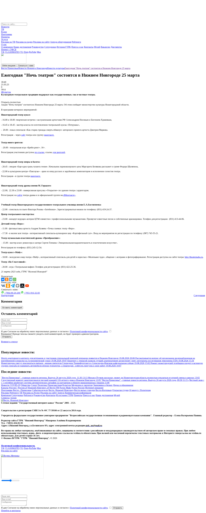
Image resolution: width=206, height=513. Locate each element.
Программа (6, 34)
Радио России (78, 388)
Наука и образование (123, 385)
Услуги (4, 39)
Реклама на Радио (31, 393)
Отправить (6, 337)
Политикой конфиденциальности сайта (89, 331)
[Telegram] (10, 279)
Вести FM (54, 388)
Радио (4, 32)
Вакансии (105, 47)
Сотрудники (50, 47)
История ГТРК (64, 47)
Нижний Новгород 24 (38, 388)
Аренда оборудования (60, 42)
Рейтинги (76, 42)
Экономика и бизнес (103, 385)
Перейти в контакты (11, 510)
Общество (25, 385)
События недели (40, 390)
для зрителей (59, 152)
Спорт (34, 385)
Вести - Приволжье (22, 390)
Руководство (38, 47)
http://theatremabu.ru (194, 257)
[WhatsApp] (14, 279)
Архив (13, 398)
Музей (97, 47)
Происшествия (55, 385)
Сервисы (5, 398)
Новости (5, 27)
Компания (6, 395)
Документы (116, 47)
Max (39, 52)
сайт (23, 135)
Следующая (199, 295)
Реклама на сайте (41, 42)
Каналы (5, 388)
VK (2, 52)
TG (21, 52)
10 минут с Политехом (140, 390)
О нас (4, 44)
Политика (42, 385)
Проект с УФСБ (8, 49)
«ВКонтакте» (69, 195)
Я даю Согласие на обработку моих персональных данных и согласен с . (55, 331)
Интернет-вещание (94, 388)
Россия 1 (13, 388)
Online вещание (8, 66)
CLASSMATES (12, 52)
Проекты (5, 37)
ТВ (2, 29)
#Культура (6, 92)
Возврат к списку (9, 341)
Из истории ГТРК (64, 395)
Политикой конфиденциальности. (18, 446)
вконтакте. (49, 135)
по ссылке (39, 152)
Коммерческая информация (78, 393)
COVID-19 (15, 385)
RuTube (32, 52)
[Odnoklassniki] (6, 279)
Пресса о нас (77, 47)
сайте (19, 195)
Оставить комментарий (12, 308)
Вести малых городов (84, 390)
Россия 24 (22, 388)
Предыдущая (7, 295)
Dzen (26, 52)
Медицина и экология (81, 385)
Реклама (5, 393)
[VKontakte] (2, 279)
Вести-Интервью (103, 390)
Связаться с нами (25, 66)
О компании (7, 47)
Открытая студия (120, 390)
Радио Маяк (65, 388)
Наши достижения (22, 47)
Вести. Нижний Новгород (61, 390)
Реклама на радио (24, 42)
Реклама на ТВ (8, 42)
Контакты (88, 47)
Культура (66, 385)
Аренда (60, 393)
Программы (6, 390)
